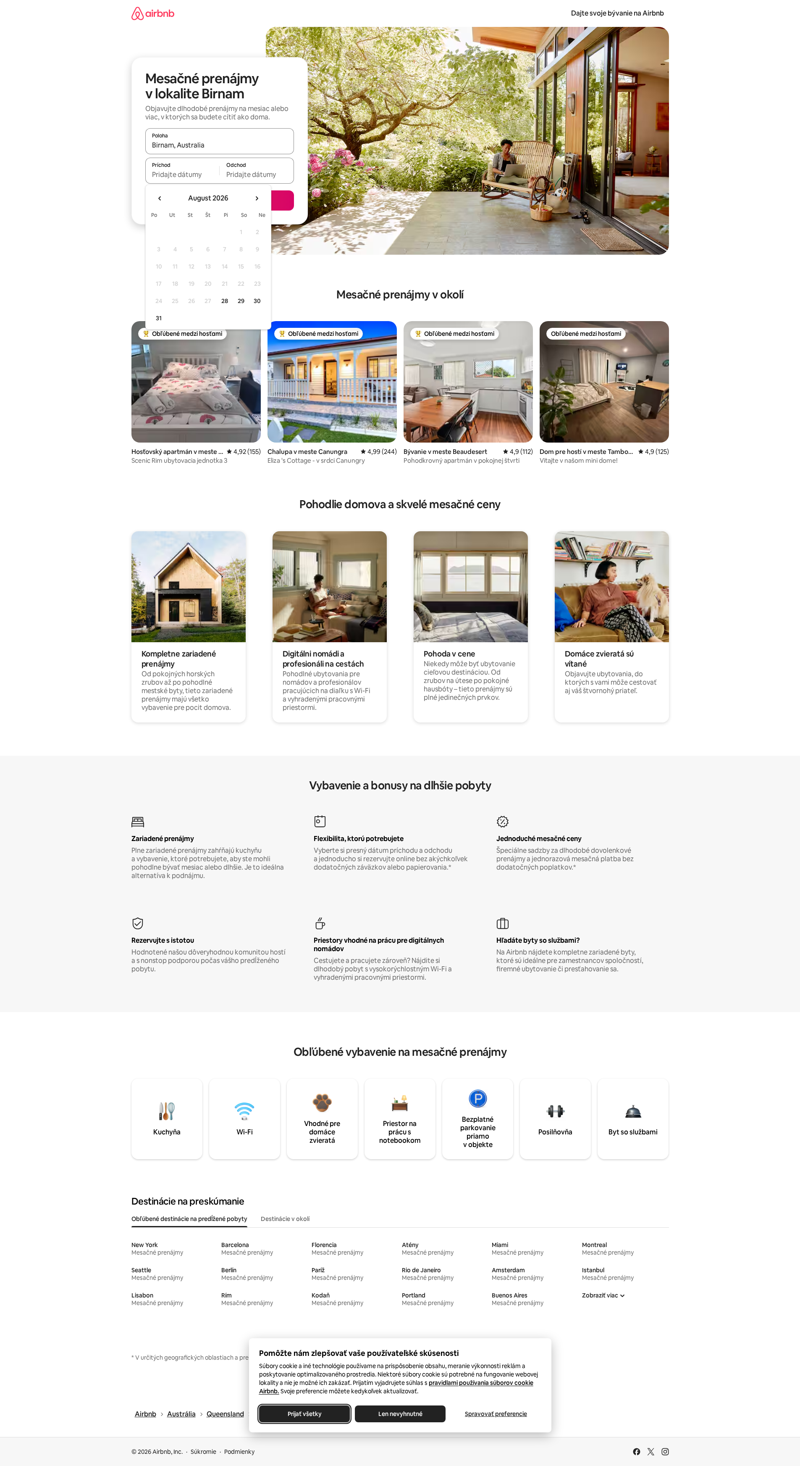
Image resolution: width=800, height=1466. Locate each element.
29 (241, 301)
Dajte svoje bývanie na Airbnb (617, 13)
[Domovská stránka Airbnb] (152, 13)
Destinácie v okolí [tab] (285, 1219)
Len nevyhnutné (400, 1414)
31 (159, 318)
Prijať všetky (304, 1414)
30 (257, 301)
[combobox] (219, 145)
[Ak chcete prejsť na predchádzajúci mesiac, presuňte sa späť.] (160, 198)
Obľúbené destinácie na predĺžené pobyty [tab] (189, 1219)
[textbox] (182, 174)
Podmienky (239, 1451)
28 (224, 301)
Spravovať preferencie (496, 1414)
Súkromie (203, 1451)
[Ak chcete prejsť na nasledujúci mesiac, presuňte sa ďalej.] (256, 198)
